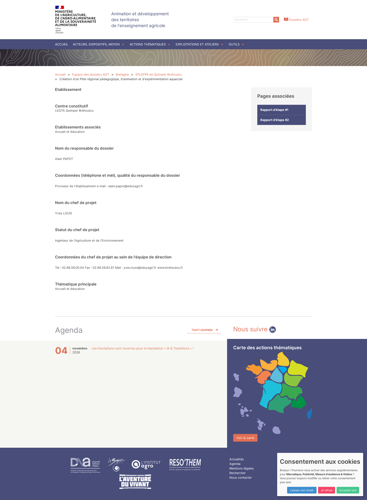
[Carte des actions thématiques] (272, 393)
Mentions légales (241, 468)
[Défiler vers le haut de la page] (359, 492)
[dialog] (320, 474)
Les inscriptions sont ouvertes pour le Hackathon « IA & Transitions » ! (142, 348)
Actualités (236, 459)
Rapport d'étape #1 (274, 110)
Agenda (234, 464)
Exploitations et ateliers (197, 44)
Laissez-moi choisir (302, 490)
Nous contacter (240, 477)
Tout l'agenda (202, 329)
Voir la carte (245, 438)
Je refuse (326, 490)
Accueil (61, 44)
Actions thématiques (148, 44)
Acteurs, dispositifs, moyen (96, 44)
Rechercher (237, 473)
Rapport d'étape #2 (274, 120)
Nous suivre (251, 329)
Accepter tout (347, 490)
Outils (234, 44)
